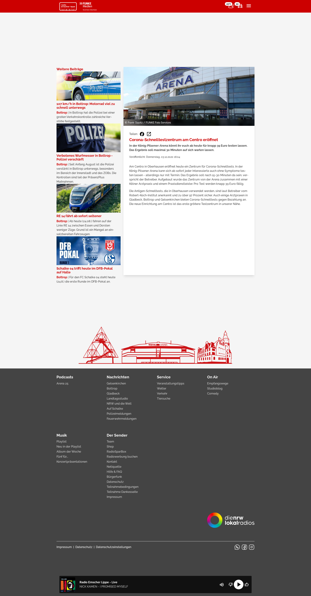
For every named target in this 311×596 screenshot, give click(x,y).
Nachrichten (118, 377)
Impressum (114, 497)
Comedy (213, 393)
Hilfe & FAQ (114, 471)
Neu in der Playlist (69, 446)
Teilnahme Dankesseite (122, 492)
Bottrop (112, 388)
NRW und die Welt (119, 403)
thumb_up (246, 584)
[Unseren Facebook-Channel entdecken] (244, 547)
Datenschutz (115, 481)
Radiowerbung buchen (122, 456)
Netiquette (114, 466)
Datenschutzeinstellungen (113, 547)
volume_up (221, 584)
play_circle (238, 584)
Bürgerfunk (114, 476)
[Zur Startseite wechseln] (68, 6)
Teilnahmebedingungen (122, 487)
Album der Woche (69, 451)
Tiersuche (163, 398)
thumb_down (231, 584)
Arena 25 (62, 383)
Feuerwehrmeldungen (121, 418)
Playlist (62, 441)
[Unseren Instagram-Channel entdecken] (251, 547)
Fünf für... (62, 456)
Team (110, 441)
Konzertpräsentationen (72, 461)
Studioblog (214, 388)
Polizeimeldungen (119, 413)
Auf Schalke (115, 408)
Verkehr (162, 393)
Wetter (161, 388)
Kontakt (112, 461)
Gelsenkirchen (116, 383)
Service (164, 377)
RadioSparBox (116, 451)
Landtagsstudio (117, 398)
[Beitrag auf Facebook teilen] (142, 134)
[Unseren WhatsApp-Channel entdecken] (237, 547)
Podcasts (65, 377)
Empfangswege (217, 383)
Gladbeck (113, 393)
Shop (110, 446)
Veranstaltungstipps (170, 383)
